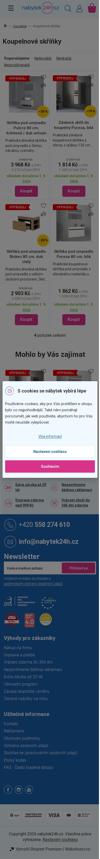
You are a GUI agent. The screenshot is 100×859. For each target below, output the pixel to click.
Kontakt (11, 723)
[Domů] (8, 26)
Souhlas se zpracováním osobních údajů (40, 752)
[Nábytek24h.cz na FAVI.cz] (12, 622)
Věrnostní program (20, 684)
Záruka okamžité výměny (26, 691)
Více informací (50, 436)
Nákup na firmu (18, 647)
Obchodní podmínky (22, 738)
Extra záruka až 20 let (30, 487)
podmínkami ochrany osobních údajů (33, 584)
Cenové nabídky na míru (25, 698)
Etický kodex (15, 760)
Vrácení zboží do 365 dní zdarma (76, 502)
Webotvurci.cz (77, 849)
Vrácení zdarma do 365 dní (28, 662)
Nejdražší (63, 58)
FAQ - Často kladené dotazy (29, 767)
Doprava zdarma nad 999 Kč (29, 502)
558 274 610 (44, 524)
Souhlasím (50, 466)
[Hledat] (68, 9)
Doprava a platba (19, 654)
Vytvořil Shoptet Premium (39, 849)
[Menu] (11, 8)
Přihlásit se (78, 568)
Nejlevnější (42, 58)
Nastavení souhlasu (50, 452)
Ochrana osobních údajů (26, 745)
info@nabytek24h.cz (48, 541)
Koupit (26, 191)
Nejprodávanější (17, 65)
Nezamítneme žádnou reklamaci (77, 487)
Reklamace (14, 731)
